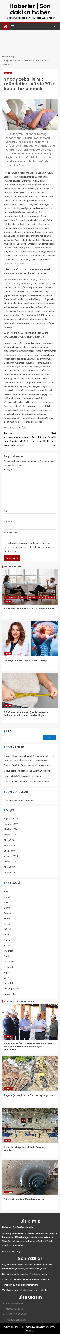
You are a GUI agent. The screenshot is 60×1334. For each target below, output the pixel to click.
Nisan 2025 (9, 867)
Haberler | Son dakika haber (30, 9)
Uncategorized (11, 988)
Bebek (7, 896)
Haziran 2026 (11, 829)
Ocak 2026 (9, 850)
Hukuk (7, 934)
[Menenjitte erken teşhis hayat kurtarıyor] (30, 638)
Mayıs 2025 (10, 861)
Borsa (7, 907)
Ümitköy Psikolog (11, 1251)
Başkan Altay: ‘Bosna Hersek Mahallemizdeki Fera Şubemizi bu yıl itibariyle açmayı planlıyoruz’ (28, 1046)
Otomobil (9, 961)
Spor (6, 977)
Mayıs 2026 (10, 834)
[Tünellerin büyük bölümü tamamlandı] (30, 1177)
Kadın (41, 597)
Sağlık (8, 73)
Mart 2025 (9, 872)
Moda (50, 597)
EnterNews (44, 1326)
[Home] (5, 26)
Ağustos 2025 (11, 856)
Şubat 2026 (10, 845)
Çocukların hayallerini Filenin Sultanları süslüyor (27, 770)
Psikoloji (8, 967)
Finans (32, 597)
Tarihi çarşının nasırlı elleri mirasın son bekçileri (27, 781)
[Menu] (12, 26)
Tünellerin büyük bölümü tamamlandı (22, 776)
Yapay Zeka (21, 427)
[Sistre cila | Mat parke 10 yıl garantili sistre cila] (30, 587)
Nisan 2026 (9, 840)
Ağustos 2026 (11, 818)
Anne (6, 891)
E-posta (8, 521)
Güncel (7, 929)
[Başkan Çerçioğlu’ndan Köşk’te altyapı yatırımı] (30, 1073)
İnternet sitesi (11, 532)
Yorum (8, 469)
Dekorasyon (11, 597)
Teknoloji (8, 983)
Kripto (7, 945)
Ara (9, 731)
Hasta (11, 427)
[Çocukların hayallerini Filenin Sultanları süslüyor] (30, 1125)
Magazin (8, 950)
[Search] (55, 26)
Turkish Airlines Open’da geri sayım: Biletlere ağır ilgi (44, 439)
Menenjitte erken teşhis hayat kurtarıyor (26, 660)
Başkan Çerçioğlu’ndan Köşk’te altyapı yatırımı (27, 765)
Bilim (6, 902)
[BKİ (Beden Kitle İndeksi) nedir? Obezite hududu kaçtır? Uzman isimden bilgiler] (30, 690)
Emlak (23, 597)
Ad (6, 510)
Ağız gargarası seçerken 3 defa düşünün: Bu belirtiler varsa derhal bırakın (17, 439)
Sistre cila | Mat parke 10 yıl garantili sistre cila (29, 608)
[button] (12, 26)
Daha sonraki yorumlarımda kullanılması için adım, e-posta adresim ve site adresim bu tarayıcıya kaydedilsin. (29, 546)
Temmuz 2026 (11, 823)
